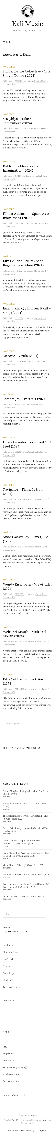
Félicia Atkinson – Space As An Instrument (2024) (27, 215)
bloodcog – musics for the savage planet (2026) (26, 874)
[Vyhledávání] (49, 42)
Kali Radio (8, 945)
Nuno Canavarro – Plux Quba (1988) (25, 539)
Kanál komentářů (11, 1074)
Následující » (12, 723)
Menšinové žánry (11, 952)
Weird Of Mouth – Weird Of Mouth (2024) (24, 634)
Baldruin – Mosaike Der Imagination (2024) (21, 168)
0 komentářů (9, 84)
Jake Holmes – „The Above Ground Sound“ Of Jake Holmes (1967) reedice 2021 (26, 885)
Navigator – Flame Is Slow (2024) (23, 491)
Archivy (6, 927)
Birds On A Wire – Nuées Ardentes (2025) (23, 896)
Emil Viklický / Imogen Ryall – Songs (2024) (26, 310)
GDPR (6, 1032)
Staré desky (9, 980)
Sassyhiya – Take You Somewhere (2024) (19, 121)
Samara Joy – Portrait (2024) (25, 399)
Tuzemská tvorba (11, 987)
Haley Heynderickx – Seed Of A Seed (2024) (27, 444)
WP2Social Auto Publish (16, 1131)
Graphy (45, 1120)
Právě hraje (9, 394)
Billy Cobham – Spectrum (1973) (23, 681)
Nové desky (9, 67)
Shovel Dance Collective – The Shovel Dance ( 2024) (26, 73)
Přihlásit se (8, 1000)
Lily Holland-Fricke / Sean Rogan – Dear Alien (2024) (23, 263)
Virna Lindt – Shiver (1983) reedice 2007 (23, 865)
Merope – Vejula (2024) (20, 356)
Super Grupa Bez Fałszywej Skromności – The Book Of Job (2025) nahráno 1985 (26, 854)
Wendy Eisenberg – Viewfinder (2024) (27, 586)
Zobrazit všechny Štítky (15, 1095)
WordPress (16, 1120)
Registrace (8, 1053)
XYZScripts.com (41, 1131)
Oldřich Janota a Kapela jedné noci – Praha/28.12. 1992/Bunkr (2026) (21, 842)
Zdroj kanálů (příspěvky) (15, 1067)
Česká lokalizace (11, 1081)
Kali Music (27, 24)
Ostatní (6, 966)
